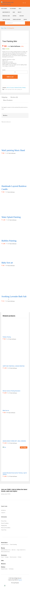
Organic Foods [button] (6, 19)
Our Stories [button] (4, 8)
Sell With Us (3, 510)
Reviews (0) (14, 97)
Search (27, 23)
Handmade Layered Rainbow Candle (14, 187)
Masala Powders (4, 568)
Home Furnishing (13, 544)
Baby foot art (7, 262)
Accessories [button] (13, 8)
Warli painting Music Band (13, 150)
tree (21, 89)
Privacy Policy (3, 521)
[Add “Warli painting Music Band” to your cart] (11, 147)
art (4, 89)
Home (2, 28)
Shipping (4, 97)
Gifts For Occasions (10, 87)
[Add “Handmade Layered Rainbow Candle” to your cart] (13, 182)
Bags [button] (20, 8)
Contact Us (3, 512)
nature (16, 89)
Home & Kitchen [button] (17, 19)
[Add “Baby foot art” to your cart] (6, 259)
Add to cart (10, 77)
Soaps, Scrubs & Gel (21, 549)
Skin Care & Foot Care (5, 551)
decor (7, 89)
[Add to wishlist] (3, 82)
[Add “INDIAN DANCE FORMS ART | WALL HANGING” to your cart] (10, 438)
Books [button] (25, 19)
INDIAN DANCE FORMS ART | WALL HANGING (14, 441)
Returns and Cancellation (5, 527)
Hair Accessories (13, 557)
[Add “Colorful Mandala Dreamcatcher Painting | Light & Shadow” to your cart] (11, 470)
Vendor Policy (3, 529)
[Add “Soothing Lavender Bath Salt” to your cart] (12, 293)
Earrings (6, 557)
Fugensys (20, 579)
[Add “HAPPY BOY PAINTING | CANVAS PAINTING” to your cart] (10, 363)
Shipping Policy (4, 525)
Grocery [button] (21, 15)
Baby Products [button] (6, 12)
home (13, 89)
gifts (11, 89)
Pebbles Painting (7, 337)
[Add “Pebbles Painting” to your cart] (5, 334)
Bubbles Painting (9, 240)
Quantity (3, 69)
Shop (5, 28)
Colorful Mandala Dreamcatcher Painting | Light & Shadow (15, 473)
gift (9, 89)
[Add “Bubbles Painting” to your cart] (7, 237)
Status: (3, 48)
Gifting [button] (14, 15)
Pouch (2, 557)
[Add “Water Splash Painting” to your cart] (9, 213)
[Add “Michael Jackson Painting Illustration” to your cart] (7, 388)
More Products (7, 100)
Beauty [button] (19, 12)
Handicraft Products (18, 87)
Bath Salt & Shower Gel (5, 549)
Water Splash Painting (11, 217)
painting (18, 89)
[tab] (5, 97)
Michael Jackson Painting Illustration (11, 390)
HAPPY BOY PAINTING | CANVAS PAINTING (14, 366)
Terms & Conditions (5, 523)
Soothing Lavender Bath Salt (14, 296)
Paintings (24, 87)
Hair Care (13, 549)
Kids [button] (14, 12)
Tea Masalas (11, 568)
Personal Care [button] (6, 15)
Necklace (19, 557)
